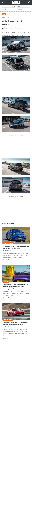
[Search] (29, 2)
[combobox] (2, 9)
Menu (2, 2)
